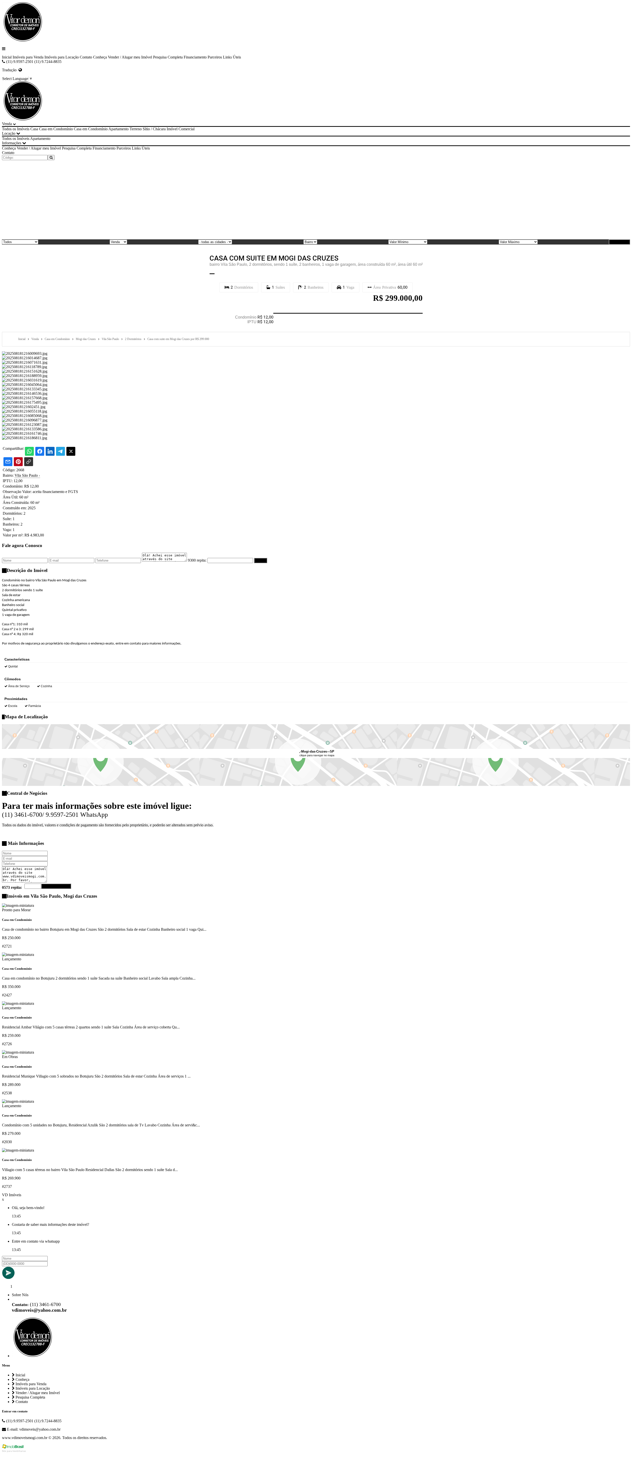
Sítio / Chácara (154, 129)
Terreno (136, 129)
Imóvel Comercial (181, 129)
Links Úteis (232, 57)
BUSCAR (621, 242)
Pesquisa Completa (168, 57)
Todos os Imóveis (15, 129)
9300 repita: (197, 560)
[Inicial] (22, 40)
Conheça (100, 57)
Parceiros (215, 57)
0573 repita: (12, 887)
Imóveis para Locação (61, 57)
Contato (86, 57)
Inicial (7, 57)
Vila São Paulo (27, 475)
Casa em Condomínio (56, 129)
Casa (34, 129)
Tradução (10, 70)
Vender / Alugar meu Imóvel (130, 57)
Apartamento (118, 129)
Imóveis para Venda (28, 57)
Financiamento (195, 57)
